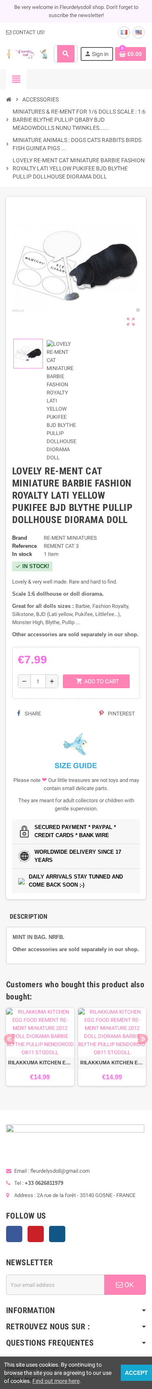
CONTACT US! (28, 32)
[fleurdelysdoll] (27, 53)
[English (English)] (139, 32)
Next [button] (143, 1039)
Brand (19, 538)
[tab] (29, 916)
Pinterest (121, 714)
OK (128, 1285)
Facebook (14, 1234)
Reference (24, 546)
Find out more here (55, 1381)
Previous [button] (9, 1039)
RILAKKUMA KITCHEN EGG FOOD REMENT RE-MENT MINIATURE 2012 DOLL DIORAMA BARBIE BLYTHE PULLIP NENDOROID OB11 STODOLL (40, 1063)
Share (32, 714)
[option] (40, 1047)
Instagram (57, 1234)
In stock (22, 554)
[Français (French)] (124, 32)
